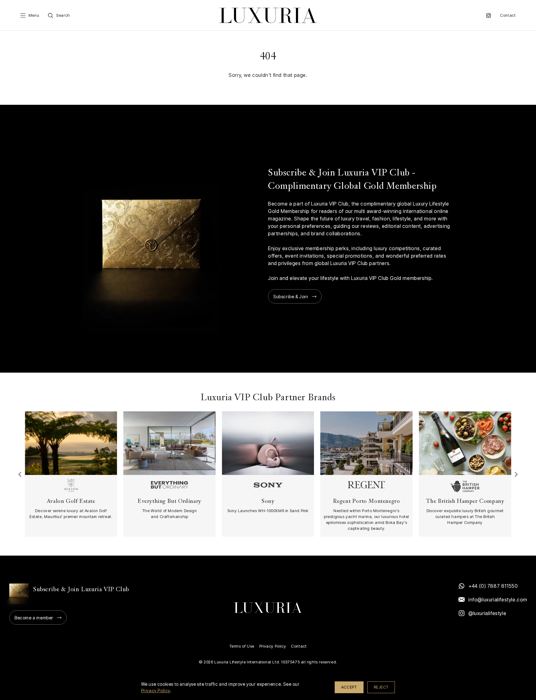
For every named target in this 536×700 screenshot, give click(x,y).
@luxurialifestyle (487, 613)
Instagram (489, 15)
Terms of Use (242, 646)
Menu (34, 15)
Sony (267, 501)
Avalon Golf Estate (71, 501)
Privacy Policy (272, 646)
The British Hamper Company (465, 501)
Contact (508, 15)
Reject (381, 686)
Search (63, 15)
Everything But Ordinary (169, 501)
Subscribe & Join (290, 296)
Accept (349, 686)
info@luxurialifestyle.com (497, 599)
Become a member (34, 617)
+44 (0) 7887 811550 (493, 586)
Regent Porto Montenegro (366, 501)
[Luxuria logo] (268, 15)
